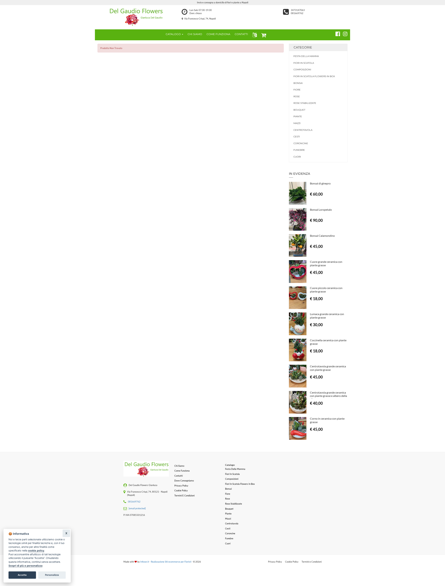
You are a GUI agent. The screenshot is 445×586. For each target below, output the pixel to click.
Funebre (299, 149)
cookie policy (36, 550)
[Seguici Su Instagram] (343, 33)
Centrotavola (302, 130)
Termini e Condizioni (312, 561)
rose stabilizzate (304, 103)
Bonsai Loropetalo (321, 209)
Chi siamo (179, 465)
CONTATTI (241, 34)
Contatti (178, 475)
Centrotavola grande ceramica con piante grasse (328, 368)
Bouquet (299, 109)
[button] (253, 34)
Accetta (22, 574)
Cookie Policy (291, 561)
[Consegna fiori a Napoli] (135, 16)
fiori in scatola (303, 62)
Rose (296, 96)
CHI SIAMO (195, 34)
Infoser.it (144, 561)
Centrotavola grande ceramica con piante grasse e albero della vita (328, 396)
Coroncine (300, 143)
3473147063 (298, 10)
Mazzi (297, 123)
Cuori (297, 156)
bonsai (298, 83)
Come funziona (182, 470)
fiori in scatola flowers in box (314, 76)
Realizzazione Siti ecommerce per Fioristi (171, 561)
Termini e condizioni (184, 495)
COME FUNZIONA (218, 34)
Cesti (296, 136)
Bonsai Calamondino (322, 235)
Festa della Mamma (306, 56)
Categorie (303, 47)
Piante (297, 116)
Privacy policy (181, 485)
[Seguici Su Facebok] (336, 33)
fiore (297, 89)
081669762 (297, 13)
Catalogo (173, 34)
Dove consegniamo (184, 480)
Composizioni (302, 69)
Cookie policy (181, 490)
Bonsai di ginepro (320, 183)
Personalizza (52, 574)
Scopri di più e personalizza (25, 565)
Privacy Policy (275, 561)
